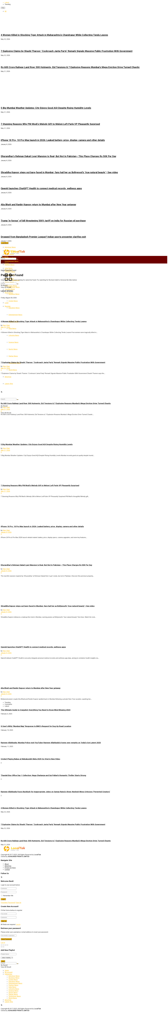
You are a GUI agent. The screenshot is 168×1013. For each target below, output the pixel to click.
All (5, 11)
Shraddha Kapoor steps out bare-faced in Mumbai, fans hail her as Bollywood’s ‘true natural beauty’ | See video (59, 172)
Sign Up (18, 903)
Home (3, 270)
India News (12, 328)
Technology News (15, 996)
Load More (5, 243)
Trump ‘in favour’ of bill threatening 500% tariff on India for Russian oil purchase (43, 220)
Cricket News (13, 980)
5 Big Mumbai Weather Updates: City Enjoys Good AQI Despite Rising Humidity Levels (46, 108)
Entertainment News (11, 261)
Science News (13, 991)
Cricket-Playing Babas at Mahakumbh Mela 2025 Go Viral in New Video (30, 759)
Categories (8, 974)
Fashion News (9, 265)
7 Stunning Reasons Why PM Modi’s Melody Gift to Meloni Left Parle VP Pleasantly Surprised (50, 124)
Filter (3, 8)
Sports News (13, 992)
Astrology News (10, 247)
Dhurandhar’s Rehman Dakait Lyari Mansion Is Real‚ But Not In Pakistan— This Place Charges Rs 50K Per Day (58, 156)
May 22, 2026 (5, 368)
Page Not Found (10, 270)
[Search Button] (17, 259)
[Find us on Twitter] (1, 877)
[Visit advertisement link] (15, 96)
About (7, 864)
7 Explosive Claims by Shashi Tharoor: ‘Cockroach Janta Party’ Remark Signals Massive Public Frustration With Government (66, 51)
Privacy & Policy (10, 868)
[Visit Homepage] (14, 255)
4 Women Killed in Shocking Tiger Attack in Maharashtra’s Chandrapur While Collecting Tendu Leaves (54, 35)
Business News (14, 978)
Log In (18, 924)
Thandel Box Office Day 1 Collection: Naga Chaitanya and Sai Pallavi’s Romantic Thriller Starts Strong (43, 775)
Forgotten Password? (8, 903)
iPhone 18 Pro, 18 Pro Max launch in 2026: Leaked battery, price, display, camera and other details (53, 140)
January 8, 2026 (6, 532)
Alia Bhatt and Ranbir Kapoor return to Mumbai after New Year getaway (38, 204)
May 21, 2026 (5, 409)
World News (13, 370)
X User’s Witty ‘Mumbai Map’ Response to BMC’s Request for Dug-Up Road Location (36, 726)
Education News (14, 981)
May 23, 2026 (5, 327)
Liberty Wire (9, 1002)
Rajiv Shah (6, 325)
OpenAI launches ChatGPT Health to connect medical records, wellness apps (41, 188)
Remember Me (8, 896)
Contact (7, 870)
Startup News (9, 282)
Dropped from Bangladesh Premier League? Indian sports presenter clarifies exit (43, 236)
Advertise (8, 866)
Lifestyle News (14, 989)
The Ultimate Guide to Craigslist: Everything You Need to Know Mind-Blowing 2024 (35, 710)
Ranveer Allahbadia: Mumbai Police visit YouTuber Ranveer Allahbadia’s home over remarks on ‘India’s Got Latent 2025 (51, 743)
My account (8, 972)
